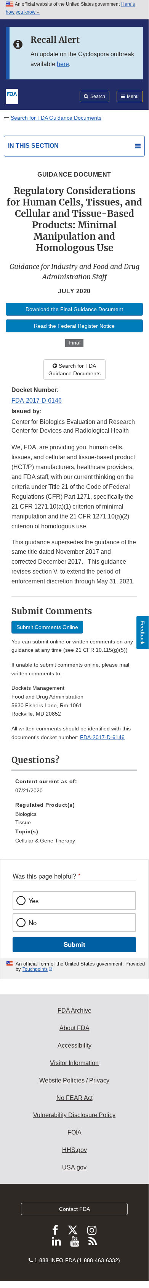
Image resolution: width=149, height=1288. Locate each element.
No (33, 922)
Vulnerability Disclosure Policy (74, 1115)
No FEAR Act (74, 1098)
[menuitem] (74, 788)
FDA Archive (74, 1010)
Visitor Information (74, 1063)
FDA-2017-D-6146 (36, 400)
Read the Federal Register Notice (74, 326)
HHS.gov (74, 1150)
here (63, 64)
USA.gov (74, 1167)
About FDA (74, 1028)
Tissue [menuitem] (23, 822)
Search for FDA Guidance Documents (56, 118)
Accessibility (74, 1045)
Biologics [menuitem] (26, 814)
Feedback (142, 633)
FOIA (74, 1132)
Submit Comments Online (47, 627)
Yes (33, 900)
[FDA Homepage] (12, 96)
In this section (33, 145)
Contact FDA (74, 1209)
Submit (74, 944)
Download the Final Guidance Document (74, 309)
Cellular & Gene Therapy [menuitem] (45, 841)
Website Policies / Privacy (74, 1080)
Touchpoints (35, 969)
